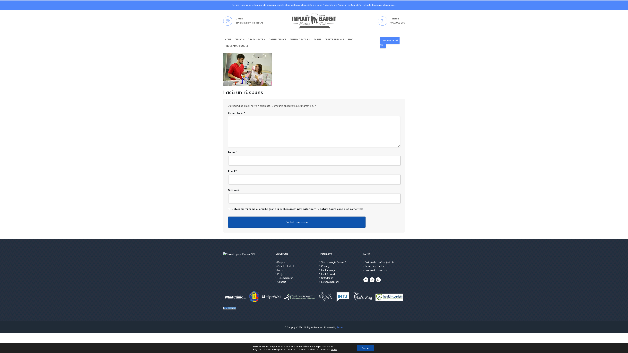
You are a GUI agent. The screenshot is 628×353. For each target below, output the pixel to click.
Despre (281, 262)
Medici (280, 270)
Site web (234, 190)
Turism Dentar (285, 278)
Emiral (340, 327)
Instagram (372, 279)
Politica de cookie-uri (376, 270)
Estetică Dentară (330, 281)
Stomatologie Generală (334, 262)
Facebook (365, 279)
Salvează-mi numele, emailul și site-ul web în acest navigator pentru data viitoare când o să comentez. (297, 208)
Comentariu (236, 113)
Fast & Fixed (328, 274)
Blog (350, 39)
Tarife (317, 39)
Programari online (236, 46)
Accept (365, 347)
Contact (281, 281)
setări (334, 349)
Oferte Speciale (334, 39)
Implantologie (328, 270)
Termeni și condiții (374, 266)
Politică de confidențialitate (379, 262)
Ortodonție (327, 278)
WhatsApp (378, 279)
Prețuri (280, 274)
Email (232, 171)
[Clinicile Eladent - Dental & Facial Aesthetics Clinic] (314, 21)
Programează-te (390, 42)
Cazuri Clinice (277, 39)
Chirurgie (326, 266)
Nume (232, 152)
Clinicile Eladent (285, 266)
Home (228, 39)
